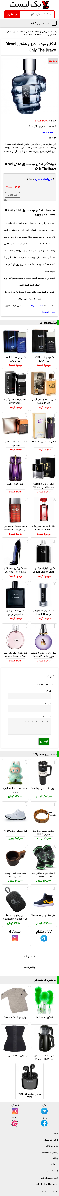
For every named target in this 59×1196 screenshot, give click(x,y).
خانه (56, 1134)
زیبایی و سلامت (50, 1152)
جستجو (12, 14)
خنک (53, 312)
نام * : (48, 691)
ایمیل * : (47, 703)
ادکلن (40, 306)
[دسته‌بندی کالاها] (54, 23)
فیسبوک (29, 956)
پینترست (29, 966)
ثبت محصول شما (49, 1178)
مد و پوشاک (52, 1146)
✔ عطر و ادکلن (49, 132)
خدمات (54, 1164)
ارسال (44, 741)
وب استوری (52, 1170)
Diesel (45, 312)
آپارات (29, 946)
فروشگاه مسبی (43, 179)
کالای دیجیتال (51, 1140)
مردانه (32, 306)
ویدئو (55, 1158)
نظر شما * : (46, 716)
